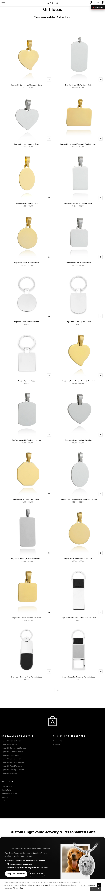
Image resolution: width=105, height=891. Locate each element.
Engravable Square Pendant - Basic (78, 263)
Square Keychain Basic (26, 381)
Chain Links (57, 741)
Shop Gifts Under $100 (16, 874)
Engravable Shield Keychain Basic (78, 322)
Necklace (56, 744)
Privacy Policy (7, 786)
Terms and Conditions (9, 794)
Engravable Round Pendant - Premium (78, 558)
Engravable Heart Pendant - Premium (78, 440)
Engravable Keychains (9, 773)
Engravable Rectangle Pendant (13, 762)
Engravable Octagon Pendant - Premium (26, 499)
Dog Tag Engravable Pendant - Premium (26, 440)
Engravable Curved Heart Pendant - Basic (26, 85)
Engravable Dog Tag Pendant (12, 741)
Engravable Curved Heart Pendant (14, 748)
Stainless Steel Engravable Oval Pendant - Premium (78, 499)
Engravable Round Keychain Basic (26, 322)
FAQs (4, 801)
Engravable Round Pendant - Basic (26, 263)
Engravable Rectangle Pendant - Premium (26, 558)
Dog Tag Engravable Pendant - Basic (78, 85)
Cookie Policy (7, 790)
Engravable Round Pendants (12, 766)
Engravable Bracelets (9, 744)
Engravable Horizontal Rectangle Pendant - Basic (78, 144)
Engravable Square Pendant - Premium (26, 618)
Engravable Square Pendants (12, 759)
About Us (5, 797)
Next (57, 690)
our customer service (40, 885)
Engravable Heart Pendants (11, 755)
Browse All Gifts (36, 874)
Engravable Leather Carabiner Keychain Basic (78, 677)
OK (99, 885)
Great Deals (99, 7)
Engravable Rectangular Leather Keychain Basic (78, 618)
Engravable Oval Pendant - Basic (26, 203)
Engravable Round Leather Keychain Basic (26, 677)
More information (88, 885)
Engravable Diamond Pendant (12, 752)
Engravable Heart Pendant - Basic (26, 144)
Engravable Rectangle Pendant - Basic (78, 203)
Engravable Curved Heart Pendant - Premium (78, 381)
